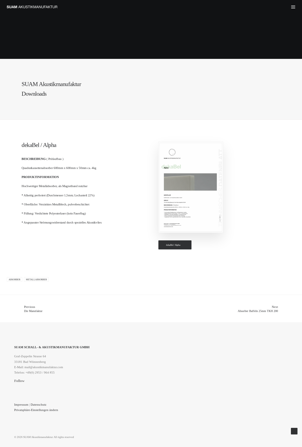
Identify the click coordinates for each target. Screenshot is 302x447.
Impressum (21, 404)
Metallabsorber (36, 279)
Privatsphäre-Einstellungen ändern (36, 410)
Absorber (14, 279)
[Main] (151, 308)
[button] (15, 389)
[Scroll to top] (294, 430)
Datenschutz (39, 404)
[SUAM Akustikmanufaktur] (32, 7)
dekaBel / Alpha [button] (173, 245)
